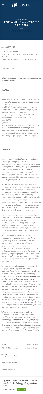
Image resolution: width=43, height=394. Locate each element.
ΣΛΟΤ (18, 19)
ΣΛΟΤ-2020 (23, 19)
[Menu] (3, 5)
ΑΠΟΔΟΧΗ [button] (21, 389)
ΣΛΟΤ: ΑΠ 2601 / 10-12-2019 (16, 302)
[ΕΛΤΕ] (22, 5)
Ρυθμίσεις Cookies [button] (9, 389)
